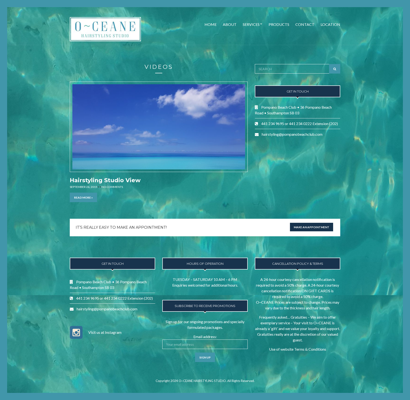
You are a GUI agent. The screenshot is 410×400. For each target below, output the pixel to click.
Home (211, 24)
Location (330, 24)
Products (279, 24)
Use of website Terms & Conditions (297, 349)
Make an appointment (311, 227)
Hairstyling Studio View (105, 180)
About (230, 24)
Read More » (83, 197)
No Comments (112, 187)
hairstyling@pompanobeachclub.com (292, 134)
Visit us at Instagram (104, 332)
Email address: (205, 336)
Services (251, 24)
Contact (304, 24)
